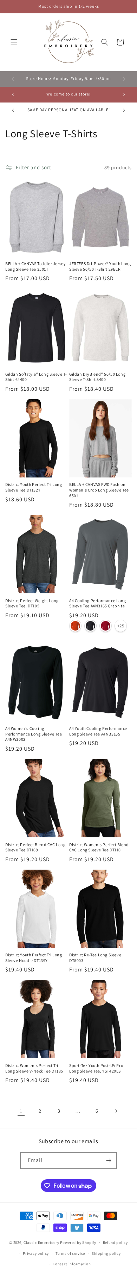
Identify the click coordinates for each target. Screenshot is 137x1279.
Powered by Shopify (78, 1242)
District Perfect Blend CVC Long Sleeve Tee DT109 (35, 847)
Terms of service (70, 1253)
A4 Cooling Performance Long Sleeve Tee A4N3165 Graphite (97, 603)
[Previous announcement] (13, 79)
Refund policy (115, 1242)
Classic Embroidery (41, 1242)
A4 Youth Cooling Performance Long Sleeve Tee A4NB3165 (98, 731)
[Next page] (116, 1111)
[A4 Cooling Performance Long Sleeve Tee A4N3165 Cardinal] (105, 626)
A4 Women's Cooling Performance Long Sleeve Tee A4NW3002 (33, 734)
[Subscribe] (108, 1160)
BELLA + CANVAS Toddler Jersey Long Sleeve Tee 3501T (35, 266)
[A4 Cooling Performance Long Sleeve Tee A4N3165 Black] (90, 626)
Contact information (72, 1263)
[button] (14, 42)
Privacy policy (36, 1253)
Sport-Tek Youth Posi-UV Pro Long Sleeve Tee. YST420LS (96, 1068)
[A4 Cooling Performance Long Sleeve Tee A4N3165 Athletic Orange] (75, 626)
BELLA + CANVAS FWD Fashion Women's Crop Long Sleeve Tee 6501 (99, 490)
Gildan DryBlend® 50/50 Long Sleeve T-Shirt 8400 (97, 376)
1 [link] (21, 1111)
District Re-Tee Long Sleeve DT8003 (95, 957)
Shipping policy (106, 1253)
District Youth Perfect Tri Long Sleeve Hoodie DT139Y (33, 957)
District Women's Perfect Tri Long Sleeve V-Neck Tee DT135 (34, 1068)
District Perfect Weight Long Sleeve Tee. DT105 (32, 603)
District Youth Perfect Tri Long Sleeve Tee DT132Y (33, 487)
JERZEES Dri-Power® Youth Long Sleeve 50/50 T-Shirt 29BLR (100, 266)
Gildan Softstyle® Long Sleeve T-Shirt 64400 (36, 376)
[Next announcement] (124, 79)
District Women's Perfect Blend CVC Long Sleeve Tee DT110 (99, 847)
